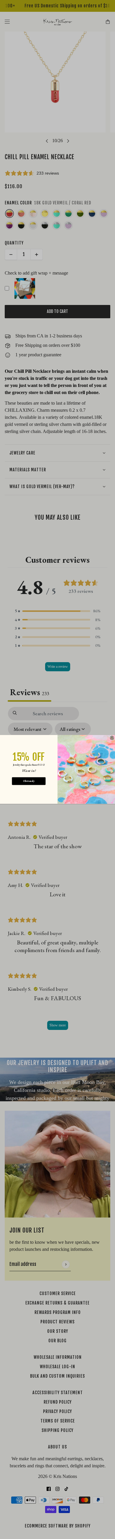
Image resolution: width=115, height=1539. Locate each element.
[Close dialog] (112, 738)
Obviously (28, 781)
